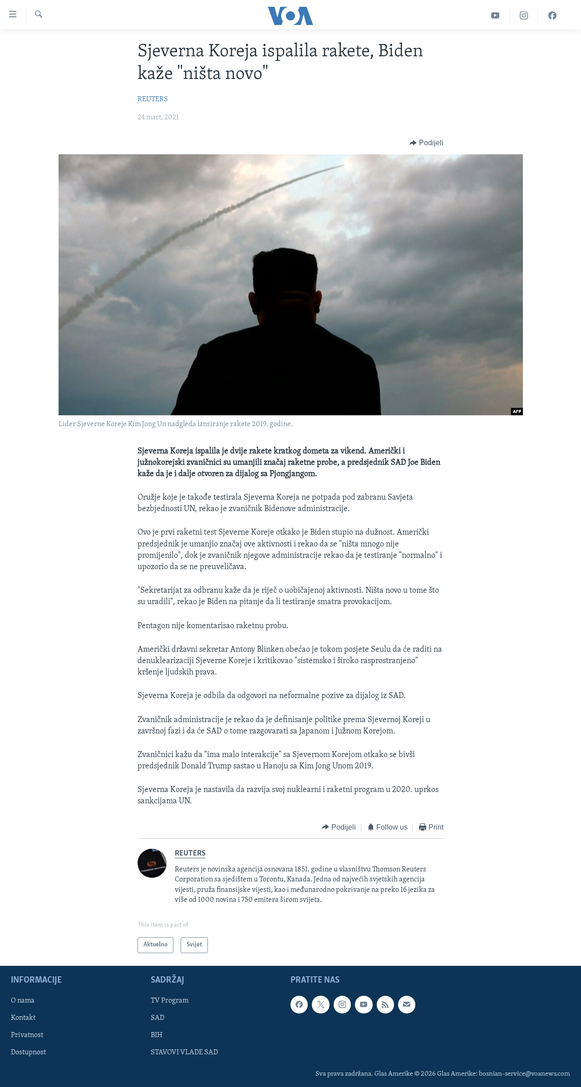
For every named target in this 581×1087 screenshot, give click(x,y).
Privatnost (27, 1035)
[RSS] (385, 1004)
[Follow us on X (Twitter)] (320, 1004)
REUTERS (153, 99)
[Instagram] (524, 16)
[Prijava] (406, 1004)
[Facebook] (552, 16)
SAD (157, 1018)
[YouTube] (495, 16)
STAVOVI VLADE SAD (184, 1052)
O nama (22, 1000)
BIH (156, 1035)
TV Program (169, 1000)
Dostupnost (28, 1052)
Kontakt (23, 1018)
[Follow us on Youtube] (363, 1004)
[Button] (426, 143)
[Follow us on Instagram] (342, 1004)
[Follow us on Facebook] (299, 1004)
